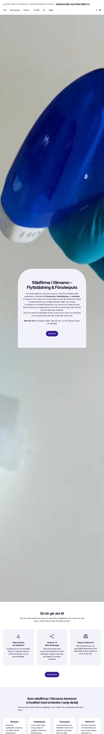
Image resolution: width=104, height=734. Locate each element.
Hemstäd (14, 722)
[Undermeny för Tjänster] (29, 10)
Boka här (52, 334)
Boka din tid (52, 674)
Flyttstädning (39, 722)
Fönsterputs (64, 722)
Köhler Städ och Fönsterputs (72, 4)
